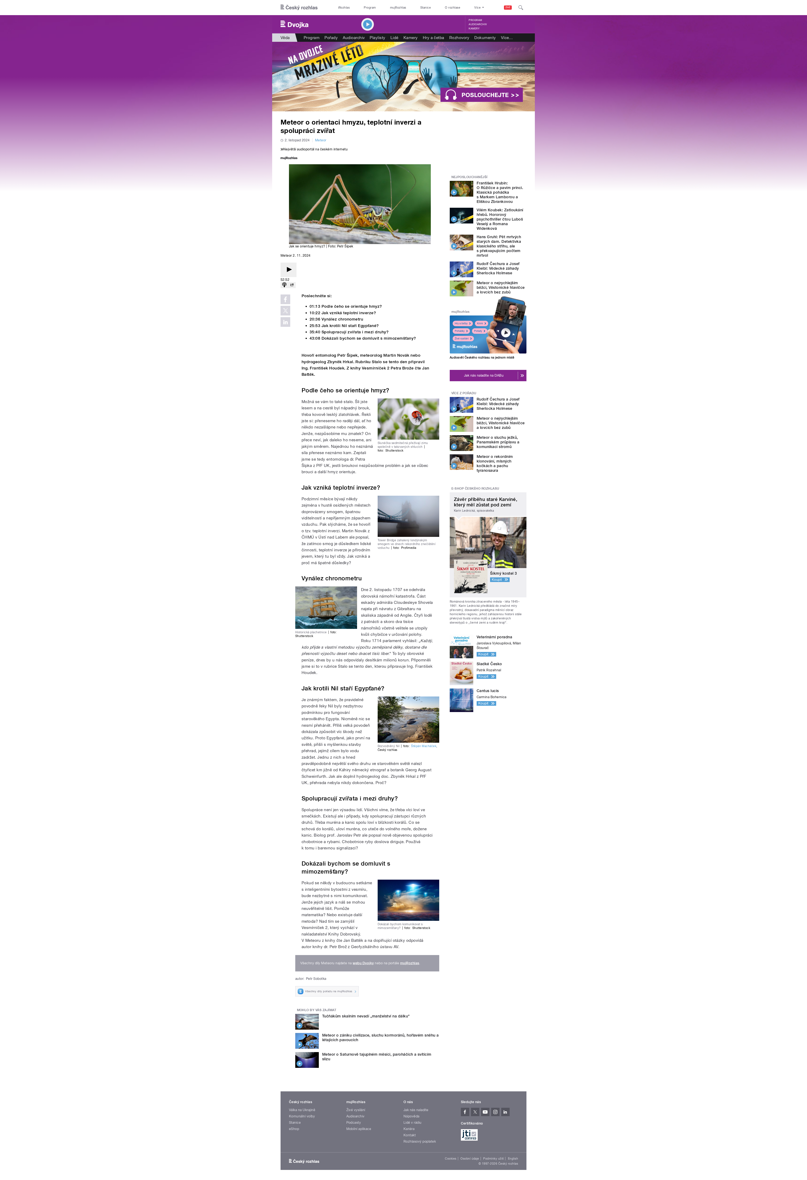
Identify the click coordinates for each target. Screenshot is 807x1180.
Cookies (450, 1158)
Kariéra (409, 1129)
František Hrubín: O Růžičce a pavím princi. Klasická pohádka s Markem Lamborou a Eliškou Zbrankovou (500, 192)
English (513, 1158)
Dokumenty (485, 37)
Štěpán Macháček (423, 746)
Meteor (320, 140)
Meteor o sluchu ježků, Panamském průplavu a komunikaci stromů (498, 442)
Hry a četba (433, 37)
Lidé (394, 37)
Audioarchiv (478, 24)
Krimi (480, 323)
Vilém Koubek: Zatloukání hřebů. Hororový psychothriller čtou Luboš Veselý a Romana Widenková (500, 219)
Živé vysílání (462, 338)
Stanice (425, 7)
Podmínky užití (493, 1158)
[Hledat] (520, 7)
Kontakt (410, 1135)
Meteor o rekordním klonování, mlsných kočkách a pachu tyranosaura (495, 463)
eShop (294, 1129)
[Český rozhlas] (299, 7)
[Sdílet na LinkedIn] (285, 322)
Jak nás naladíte (416, 1110)
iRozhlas (344, 7)
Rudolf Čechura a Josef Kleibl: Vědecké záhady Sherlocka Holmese (498, 268)
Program (370, 7)
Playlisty (377, 37)
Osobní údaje (469, 1158)
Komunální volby (302, 1116)
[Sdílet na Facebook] (285, 299)
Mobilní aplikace (358, 1129)
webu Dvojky (363, 963)
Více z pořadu (463, 393)
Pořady (331, 37)
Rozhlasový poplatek (420, 1141)
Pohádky (460, 331)
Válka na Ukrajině (302, 1110)
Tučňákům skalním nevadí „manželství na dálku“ (366, 1016)
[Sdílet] (292, 285)
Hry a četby (461, 323)
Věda (285, 37)
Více (507, 37)
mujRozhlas (398, 7)
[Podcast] (284, 285)
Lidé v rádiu (413, 1123)
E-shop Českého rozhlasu (475, 488)
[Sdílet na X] (285, 310)
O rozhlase (452, 7)
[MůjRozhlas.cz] (289, 158)
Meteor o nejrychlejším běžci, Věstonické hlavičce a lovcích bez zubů (501, 287)
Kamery (474, 28)
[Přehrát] (289, 270)
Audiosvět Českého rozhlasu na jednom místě (482, 357)
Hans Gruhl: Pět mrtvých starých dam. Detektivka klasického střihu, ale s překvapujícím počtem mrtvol (499, 246)
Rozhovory (459, 37)
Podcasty (353, 1123)
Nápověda (411, 1116)
